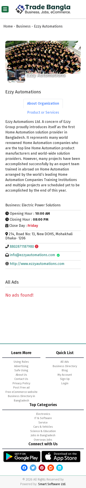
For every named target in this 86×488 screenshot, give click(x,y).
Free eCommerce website (21, 392)
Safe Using (21, 370)
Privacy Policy (21, 383)
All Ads (64, 361)
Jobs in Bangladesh (43, 435)
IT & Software (43, 418)
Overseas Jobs (43, 439)
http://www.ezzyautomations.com (37, 264)
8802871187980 (22, 246)
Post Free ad (21, 387)
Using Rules (21, 361)
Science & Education (43, 431)
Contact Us (21, 379)
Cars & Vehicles (43, 426)
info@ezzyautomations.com (32, 255)
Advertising (21, 366)
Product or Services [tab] (43, 112)
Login (64, 383)
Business (23, 26)
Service (43, 422)
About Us (21, 374)
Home (8, 26)
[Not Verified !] (36, 246)
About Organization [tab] (43, 103)
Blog (65, 370)
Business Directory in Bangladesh (21, 398)
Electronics (43, 414)
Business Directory (64, 366)
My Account (65, 374)
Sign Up (65, 379)
